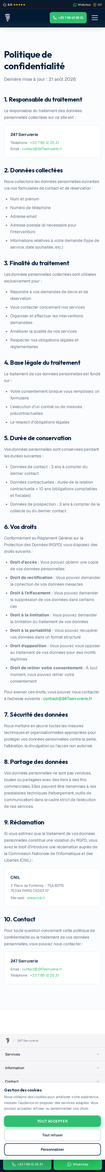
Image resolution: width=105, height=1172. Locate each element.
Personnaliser (52, 1149)
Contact (12, 1081)
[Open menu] (95, 17)
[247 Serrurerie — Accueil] (7, 18)
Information (14, 1068)
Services (12, 1054)
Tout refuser (52, 1135)
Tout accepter (52, 1121)
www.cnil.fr (36, 897)
